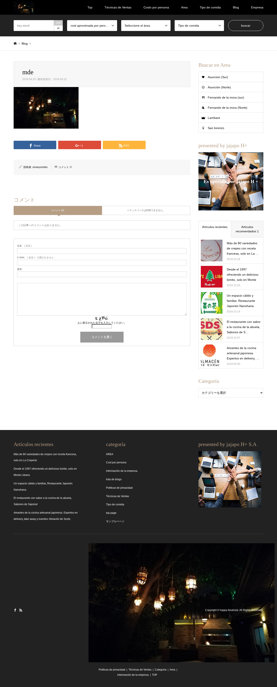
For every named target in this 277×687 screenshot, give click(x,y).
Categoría (160, 669)
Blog (236, 7)
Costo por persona (156, 7)
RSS (20, 610)
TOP (154, 674)
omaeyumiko (40, 167)
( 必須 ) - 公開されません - (36, 257)
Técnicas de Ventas (118, 7)
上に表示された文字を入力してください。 (102, 322)
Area (184, 7)
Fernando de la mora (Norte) (227, 107)
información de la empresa (121, 470)
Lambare (214, 118)
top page (111, 512)
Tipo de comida (210, 7)
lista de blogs (114, 479)
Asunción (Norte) (219, 87)
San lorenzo (216, 128)
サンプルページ (115, 521)
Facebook (15, 610)
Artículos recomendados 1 (247, 229)
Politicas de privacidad (119, 487)
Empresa (257, 7)
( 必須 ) (24, 246)
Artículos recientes (214, 227)
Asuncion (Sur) (218, 77)
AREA (109, 454)
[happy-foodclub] (24, 7)
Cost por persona (116, 462)
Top (89, 7)
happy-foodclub (229, 610)
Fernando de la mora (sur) (226, 97)
